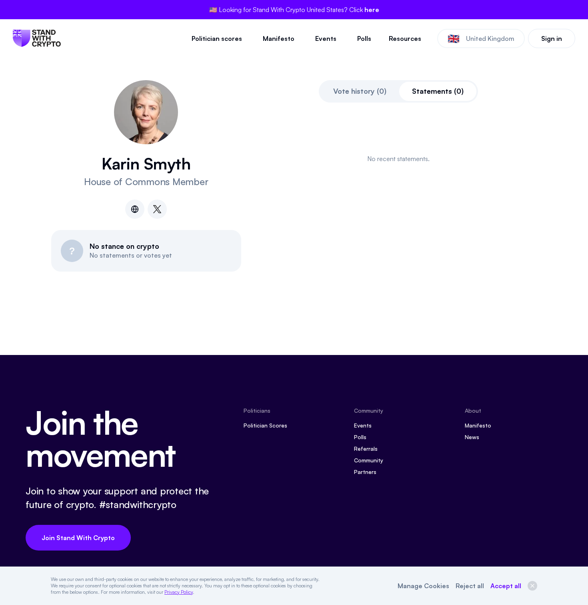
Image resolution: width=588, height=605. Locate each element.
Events (325, 38)
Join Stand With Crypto (78, 538)
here (371, 10)
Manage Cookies (423, 586)
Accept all (505, 586)
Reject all (470, 586)
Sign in (551, 38)
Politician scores (217, 38)
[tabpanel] (398, 158)
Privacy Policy (178, 592)
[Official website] (134, 209)
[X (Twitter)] (157, 209)
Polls (364, 38)
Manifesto (278, 38)
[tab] (359, 91)
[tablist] (398, 91)
